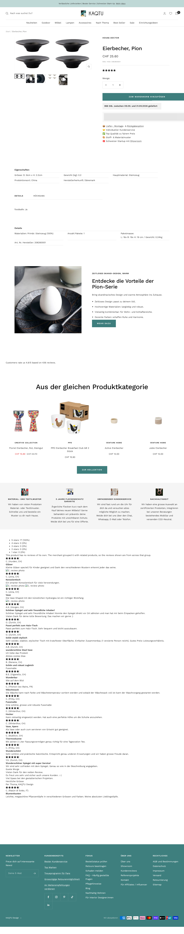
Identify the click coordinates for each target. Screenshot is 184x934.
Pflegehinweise (93, 883)
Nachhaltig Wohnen (96, 893)
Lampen (70, 22)
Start (8, 31)
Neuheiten (31, 22)
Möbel (58, 22)
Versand (157, 875)
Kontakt (125, 880)
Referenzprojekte (130, 875)
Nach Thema (102, 22)
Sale (132, 22)
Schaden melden (94, 870)
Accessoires (85, 22)
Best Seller (119, 22)
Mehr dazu (120, 3)
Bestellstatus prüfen (96, 861)
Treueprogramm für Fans (57, 873)
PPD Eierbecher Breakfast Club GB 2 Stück (70, 450)
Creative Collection (26, 443)
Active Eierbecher (114, 448)
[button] (109, 70)
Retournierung (160, 880)
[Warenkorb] (176, 13)
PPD (70, 443)
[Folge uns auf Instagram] (56, 897)
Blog (88, 888)
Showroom (136, 141)
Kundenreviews (129, 870)
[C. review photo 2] (34, 585)
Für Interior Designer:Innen (99, 897)
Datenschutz (159, 866)
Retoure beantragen (96, 866)
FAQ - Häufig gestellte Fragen (97, 877)
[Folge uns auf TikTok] (72, 897)
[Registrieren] (34, 873)
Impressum (158, 870)
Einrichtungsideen (148, 22)
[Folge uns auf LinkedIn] (48, 905)
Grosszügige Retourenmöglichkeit (62, 879)
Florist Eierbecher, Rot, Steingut (26, 448)
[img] (12, 558)
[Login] (164, 13)
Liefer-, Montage (114, 126)
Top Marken (50, 867)
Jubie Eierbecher (158, 448)
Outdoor (46, 22)
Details (19, 196)
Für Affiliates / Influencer (134, 884)
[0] (170, 13)
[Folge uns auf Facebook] (48, 897)
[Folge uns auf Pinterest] (64, 897)
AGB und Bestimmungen (165, 861)
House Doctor (110, 38)
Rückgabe (39, 196)
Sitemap (157, 884)
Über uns (125, 861)
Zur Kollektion (92, 470)
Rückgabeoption (135, 126)
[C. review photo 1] (15, 570)
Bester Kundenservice (55, 861)
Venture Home (114, 443)
